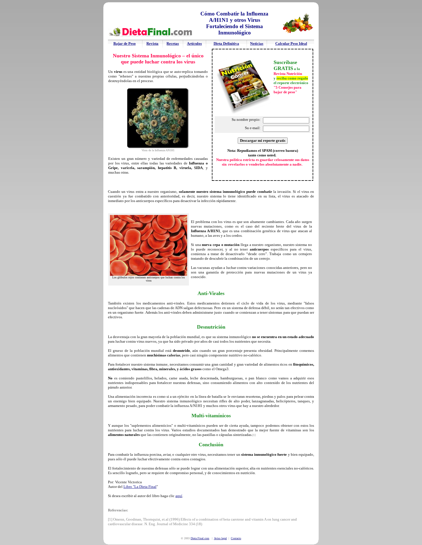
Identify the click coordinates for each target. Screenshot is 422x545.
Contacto (236, 538)
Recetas (173, 43)
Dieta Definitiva (226, 43)
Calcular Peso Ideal (291, 43)
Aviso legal (220, 538)
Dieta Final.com (200, 538)
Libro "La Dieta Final (139, 486)
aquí (178, 496)
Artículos (194, 43)
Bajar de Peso (124, 43)
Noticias (256, 43)
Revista (152, 43)
